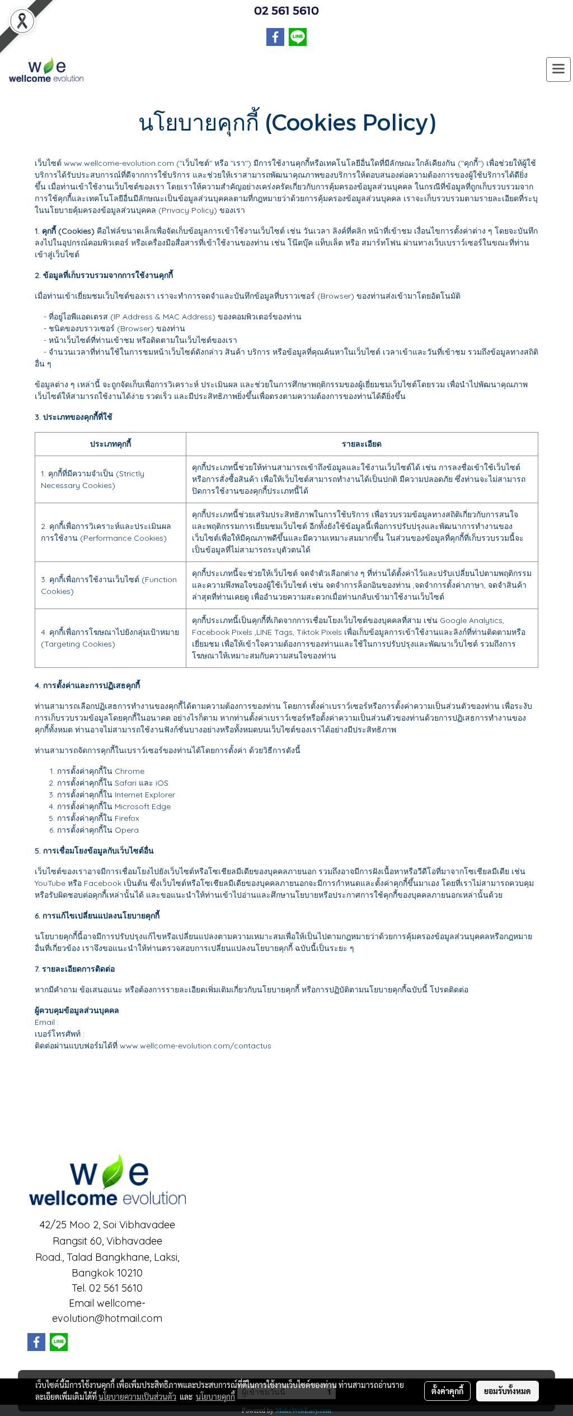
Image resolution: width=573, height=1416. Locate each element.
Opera (127, 830)
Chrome (129, 771)
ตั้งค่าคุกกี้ (447, 1391)
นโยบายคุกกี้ (215, 1396)
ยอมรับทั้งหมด (507, 1391)
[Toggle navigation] (558, 69)
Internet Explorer (145, 795)
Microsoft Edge (143, 806)
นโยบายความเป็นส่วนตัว (137, 1396)
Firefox (127, 818)
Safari (126, 783)
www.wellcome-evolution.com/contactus (195, 1046)
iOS (162, 783)
